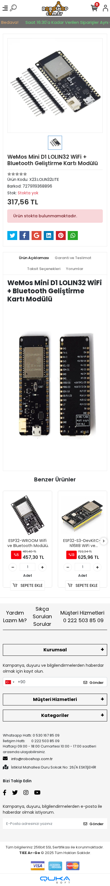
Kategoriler (55, 715)
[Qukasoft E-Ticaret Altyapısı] (55, 879)
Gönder (96, 682)
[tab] (34, 258)
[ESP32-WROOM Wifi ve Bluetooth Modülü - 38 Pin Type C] (27, 515)
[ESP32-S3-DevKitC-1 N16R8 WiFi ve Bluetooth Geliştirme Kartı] (82, 515)
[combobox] (9, 682)
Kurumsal (55, 650)
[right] (104, 541)
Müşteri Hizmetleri (82, 616)
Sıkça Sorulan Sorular (42, 616)
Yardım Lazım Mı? (15, 616)
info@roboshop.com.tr (32, 759)
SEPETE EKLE (31, 585)
